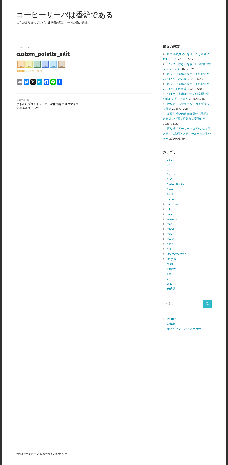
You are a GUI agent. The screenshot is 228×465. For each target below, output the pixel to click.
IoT (168, 209)
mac (169, 224)
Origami (171, 259)
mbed (170, 229)
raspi (170, 264)
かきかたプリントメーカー (184, 328)
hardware (173, 204)
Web (169, 283)
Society (171, 269)
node (170, 244)
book (170, 164)
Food (170, 194)
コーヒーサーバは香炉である (64, 14)
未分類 (171, 288)
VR (168, 279)
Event (170, 189)
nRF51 (171, 249)
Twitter (171, 319)
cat (169, 169)
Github (171, 323)
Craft (170, 179)
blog (169, 159)
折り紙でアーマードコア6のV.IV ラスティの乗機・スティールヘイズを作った (187, 133)
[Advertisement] (187, 381)
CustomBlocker (176, 184)
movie (170, 239)
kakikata (172, 219)
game (170, 199)
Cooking (171, 174)
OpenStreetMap (176, 254)
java (169, 214)
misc (169, 234)
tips (169, 274)
